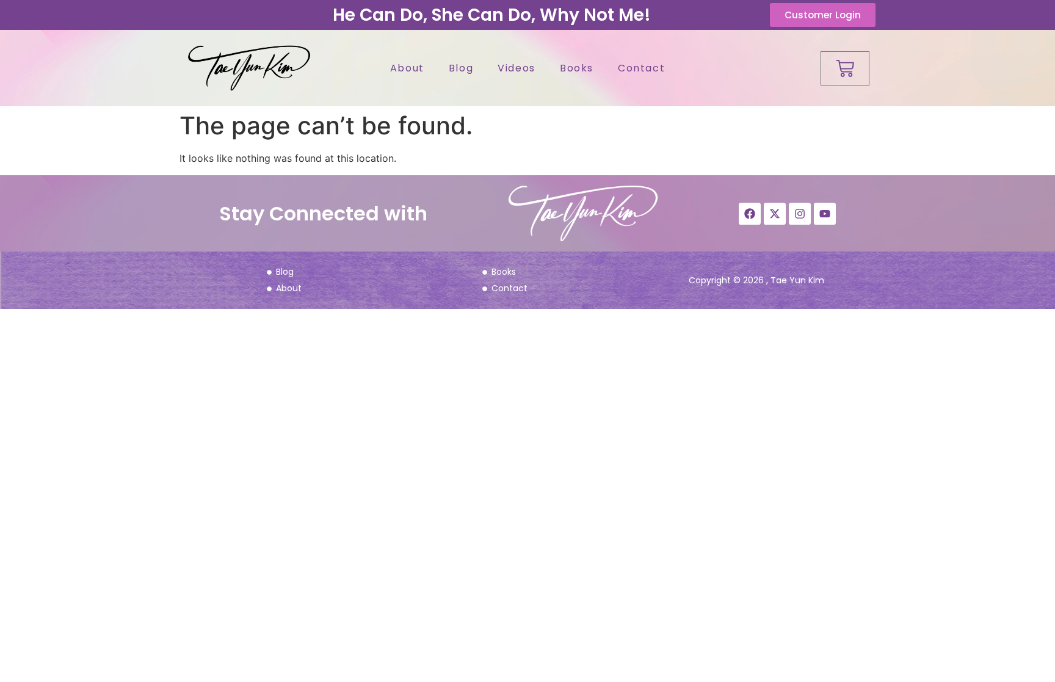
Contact (641, 68)
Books (576, 68)
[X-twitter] (775, 214)
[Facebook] (750, 214)
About (407, 68)
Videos (516, 68)
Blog (461, 68)
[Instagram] (800, 214)
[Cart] (845, 68)
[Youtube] (825, 214)
